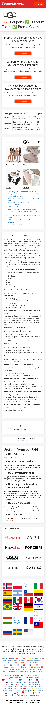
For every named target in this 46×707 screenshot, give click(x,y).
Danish (40, 680)
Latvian (27, 688)
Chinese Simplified (34, 678)
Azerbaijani (27, 675)
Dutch (10, 682)
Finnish (28, 682)
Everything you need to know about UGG (22, 192)
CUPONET (20, 678)
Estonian (19, 682)
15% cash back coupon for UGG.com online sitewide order (23, 87)
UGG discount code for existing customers (22, 209)
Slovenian (27, 693)
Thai (18, 695)
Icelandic (19, 686)
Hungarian (9, 686)
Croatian (24, 680)
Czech (32, 680)
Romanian (39, 691)
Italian (39, 686)
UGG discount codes (15, 205)
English (17, 675)
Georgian (10, 684)
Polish (18, 691)
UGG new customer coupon (17, 207)
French (36, 682)
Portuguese (28, 691)
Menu (40, 4)
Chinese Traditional (11, 680)
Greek (28, 684)
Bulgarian (10, 678)
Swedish (10, 695)
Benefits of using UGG (15, 196)
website (14, 520)
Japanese (9, 688)
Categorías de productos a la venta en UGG (23, 194)
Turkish (25, 695)
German (20, 684)
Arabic (9, 675)
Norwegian (8, 691)
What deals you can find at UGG (19, 202)
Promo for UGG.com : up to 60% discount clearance (23, 39)
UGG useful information (16, 224)
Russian (10, 693)
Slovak (18, 693)
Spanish (37, 693)
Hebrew (37, 684)
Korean (19, 688)
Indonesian (30, 686)
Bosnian (37, 675)
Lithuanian (37, 688)
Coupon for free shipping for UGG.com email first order (23, 63)
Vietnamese (36, 695)
